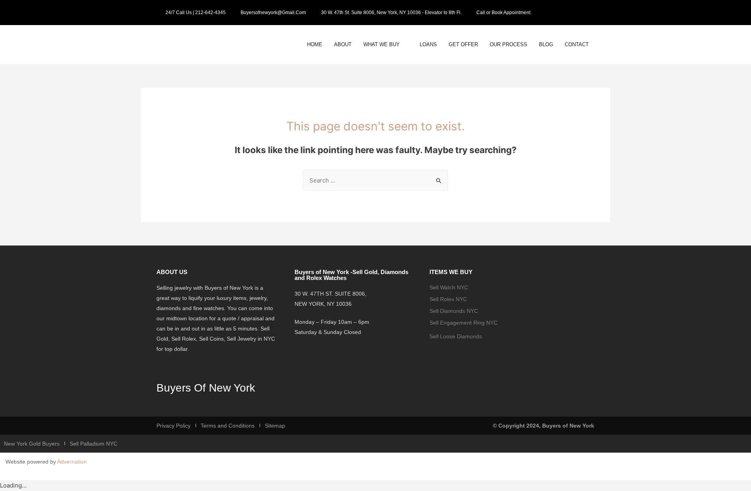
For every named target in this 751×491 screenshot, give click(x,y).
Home (314, 44)
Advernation (72, 462)
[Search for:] (375, 180)
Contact (577, 44)
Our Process (508, 44)
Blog (546, 44)
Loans (428, 44)
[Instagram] (590, 12)
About (343, 44)
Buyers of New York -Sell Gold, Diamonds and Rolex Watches (351, 275)
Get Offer (463, 44)
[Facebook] (578, 12)
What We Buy (381, 44)
